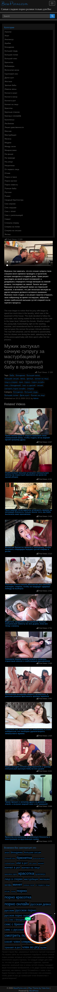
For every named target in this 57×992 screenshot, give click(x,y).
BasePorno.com (14, 3)
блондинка (20, 375)
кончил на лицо (41, 379)
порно (27, 382)
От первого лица (12, 169)
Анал (7, 36)
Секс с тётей (10, 211)
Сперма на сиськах (13, 230)
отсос (7, 891)
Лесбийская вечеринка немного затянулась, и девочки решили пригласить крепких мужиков (27, 695)
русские (9, 910)
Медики (8, 143)
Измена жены (10, 89)
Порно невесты (11, 185)
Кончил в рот (10, 100)
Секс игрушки (10, 207)
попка (13, 891)
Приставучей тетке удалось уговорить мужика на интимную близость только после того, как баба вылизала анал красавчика (28, 512)
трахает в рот (13, 947)
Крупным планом (12, 112)
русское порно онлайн (18, 915)
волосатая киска (38, 858)
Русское (8, 192)
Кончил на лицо (11, 104)
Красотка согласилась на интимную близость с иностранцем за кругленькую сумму (27, 838)
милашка (45, 879)
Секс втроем (10, 204)
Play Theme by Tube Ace (38, 988)
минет (17, 884)
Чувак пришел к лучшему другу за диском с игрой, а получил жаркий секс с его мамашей (26, 803)
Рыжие (7, 196)
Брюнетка (9, 62)
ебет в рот (22, 863)
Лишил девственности (14, 127)
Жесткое (8, 81)
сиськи (40, 385)
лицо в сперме (11, 382)
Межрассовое (11, 150)
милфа (8, 885)
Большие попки (11, 55)
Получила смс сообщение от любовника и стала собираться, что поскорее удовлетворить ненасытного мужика (28, 731)
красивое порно (11, 874)
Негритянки (10, 165)
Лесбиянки (9, 123)
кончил (41, 863)
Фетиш (7, 234)
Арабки (8, 43)
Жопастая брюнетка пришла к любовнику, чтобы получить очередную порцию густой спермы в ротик (28, 549)
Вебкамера (9, 66)
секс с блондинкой (13, 385)
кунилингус (40, 874)
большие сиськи (12, 379)
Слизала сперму (12, 223)
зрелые (30, 379)
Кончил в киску (11, 97)
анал (7, 852)
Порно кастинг (11, 181)
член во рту (30, 947)
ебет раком (33, 863)
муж (21, 382)
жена (22, 379)
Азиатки (8, 32)
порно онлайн (38, 382)
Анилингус (9, 39)
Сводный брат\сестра (14, 200)
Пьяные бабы (10, 188)
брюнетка (24, 858)
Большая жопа (33, 375)
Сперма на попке (12, 227)
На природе (10, 158)
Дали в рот (9, 78)
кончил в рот (12, 867)
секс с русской (14, 929)
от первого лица (43, 885)
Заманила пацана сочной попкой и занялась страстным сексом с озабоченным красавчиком (27, 660)
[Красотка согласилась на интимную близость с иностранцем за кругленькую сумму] (28, 823)
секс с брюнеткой (17, 924)
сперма (30, 389)
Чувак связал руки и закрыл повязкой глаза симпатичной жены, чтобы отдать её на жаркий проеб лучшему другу (27, 438)
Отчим (7, 173)
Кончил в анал (11, 93)
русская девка (40, 904)
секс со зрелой (28, 385)
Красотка (8, 108)
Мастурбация (10, 135)
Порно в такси (11, 177)
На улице (9, 162)
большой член (10, 858)
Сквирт (8, 219)
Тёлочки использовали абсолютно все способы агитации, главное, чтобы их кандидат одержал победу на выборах (28, 586)
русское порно (26, 910)
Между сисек (10, 146)
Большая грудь (11, 51)
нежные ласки (29, 885)
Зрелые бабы (10, 85)
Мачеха (8, 139)
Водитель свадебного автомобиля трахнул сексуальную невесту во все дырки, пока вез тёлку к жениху (26, 624)
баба (12, 375)
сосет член (12, 941)
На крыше (9, 154)
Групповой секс (11, 74)
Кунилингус (9, 120)
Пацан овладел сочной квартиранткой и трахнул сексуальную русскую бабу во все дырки (28, 768)
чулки (43, 947)
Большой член (11, 58)
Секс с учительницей (14, 215)
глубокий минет (10, 863)
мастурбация (31, 879)
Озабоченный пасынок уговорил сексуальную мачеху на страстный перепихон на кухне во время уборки (27, 475)
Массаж (8, 131)
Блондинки (9, 47)
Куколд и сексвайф (13, 116)
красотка (26, 873)
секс (6, 920)
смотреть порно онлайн (15, 389)
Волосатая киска (12, 70)
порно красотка (18, 897)
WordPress (33, 991)
